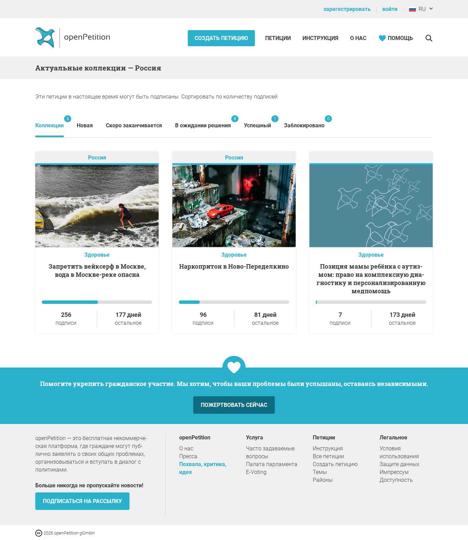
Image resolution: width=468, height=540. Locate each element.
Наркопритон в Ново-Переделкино (234, 266)
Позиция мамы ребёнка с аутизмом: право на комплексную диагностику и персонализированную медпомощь (371, 278)
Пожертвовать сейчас (234, 405)
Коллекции (49, 122)
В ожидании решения (203, 122)
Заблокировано (304, 122)
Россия (97, 157)
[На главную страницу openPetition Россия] (73, 37)
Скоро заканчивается (134, 125)
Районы (323, 480)
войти (389, 9)
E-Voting (256, 472)
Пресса (188, 456)
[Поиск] (428, 38)
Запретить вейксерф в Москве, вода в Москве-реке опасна (97, 270)
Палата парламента (271, 464)
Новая (85, 125)
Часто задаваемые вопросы (270, 452)
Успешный (257, 122)
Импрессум (394, 472)
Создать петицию (221, 38)
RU (421, 9)
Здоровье (97, 255)
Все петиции (328, 456)
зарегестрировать (347, 9)
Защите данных (399, 464)
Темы (320, 472)
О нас (358, 38)
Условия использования (399, 452)
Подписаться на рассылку (82, 501)
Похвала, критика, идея (202, 468)
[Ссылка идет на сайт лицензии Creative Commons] (39, 532)
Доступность (396, 480)
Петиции (278, 38)
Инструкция (320, 38)
